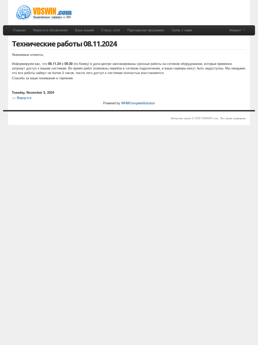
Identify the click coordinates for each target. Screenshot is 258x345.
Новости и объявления (50, 30)
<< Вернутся (21, 97)
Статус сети (110, 30)
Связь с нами (182, 30)
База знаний (84, 30)
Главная (19, 30)
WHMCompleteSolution (138, 103)
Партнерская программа (145, 30)
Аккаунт (235, 30)
